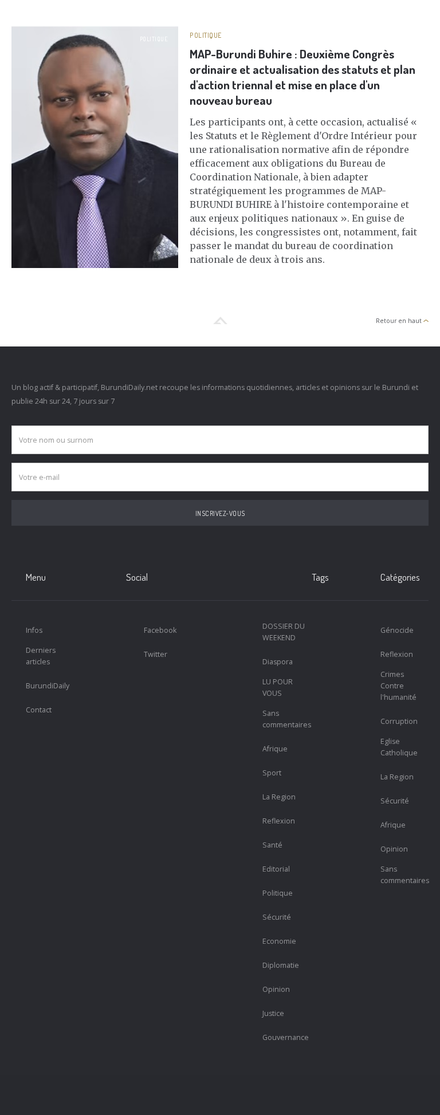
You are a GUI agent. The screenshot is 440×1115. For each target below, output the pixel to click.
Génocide (397, 630)
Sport (271, 773)
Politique (154, 39)
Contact (39, 710)
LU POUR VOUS (277, 687)
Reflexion (278, 821)
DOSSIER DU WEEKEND (283, 632)
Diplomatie (280, 965)
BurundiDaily (47, 686)
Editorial (276, 869)
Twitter (155, 654)
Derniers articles (41, 656)
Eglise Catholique (399, 747)
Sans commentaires (286, 719)
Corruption (399, 721)
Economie (279, 941)
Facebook (160, 630)
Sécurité (276, 917)
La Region (279, 797)
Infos (34, 630)
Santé (272, 845)
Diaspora (277, 662)
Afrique (275, 749)
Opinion (276, 989)
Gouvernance (285, 1037)
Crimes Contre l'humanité (398, 685)
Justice (273, 1013)
